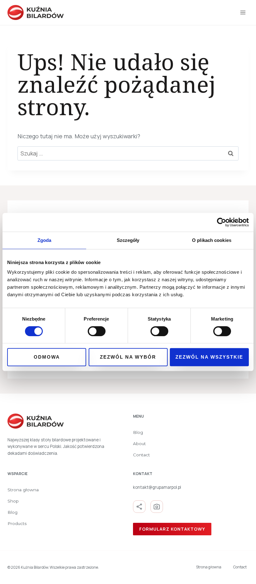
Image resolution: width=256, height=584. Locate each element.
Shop (13, 500)
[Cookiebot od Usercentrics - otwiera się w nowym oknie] (221, 222)
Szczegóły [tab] (128, 240)
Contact (141, 454)
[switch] (97, 331)
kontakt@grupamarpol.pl (157, 487)
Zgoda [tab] (44, 240)
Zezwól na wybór (128, 357)
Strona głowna (23, 489)
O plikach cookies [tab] (211, 240)
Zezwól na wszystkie (209, 357)
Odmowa (47, 357)
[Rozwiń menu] (243, 12)
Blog (138, 432)
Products (17, 523)
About (139, 443)
